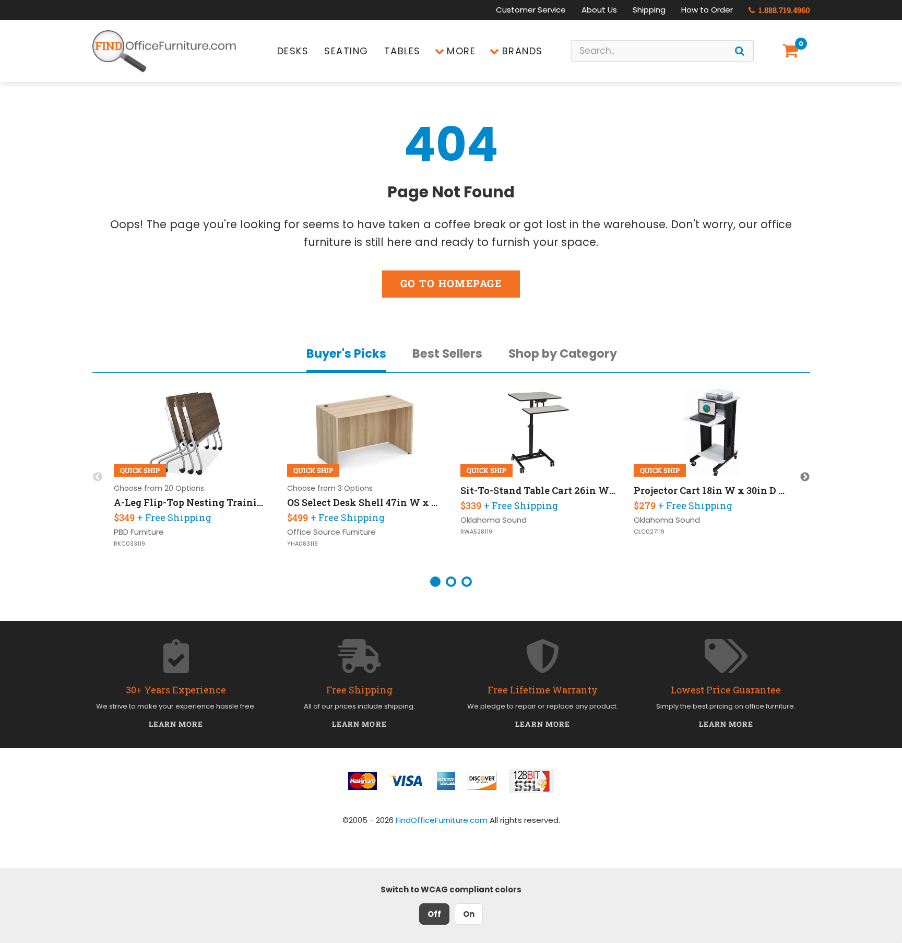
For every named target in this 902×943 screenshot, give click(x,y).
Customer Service (531, 9)
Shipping (649, 9)
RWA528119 (476, 532)
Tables (402, 50)
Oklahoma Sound (493, 519)
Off (434, 914)
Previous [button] (97, 477)
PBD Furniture (139, 531)
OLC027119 (649, 532)
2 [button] (451, 581)
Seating (346, 50)
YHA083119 (302, 544)
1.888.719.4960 (783, 10)
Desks (293, 50)
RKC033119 (129, 544)
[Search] (740, 51)
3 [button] (466, 581)
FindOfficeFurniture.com (442, 820)
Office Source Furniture (331, 531)
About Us (599, 9)
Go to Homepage (451, 283)
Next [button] (805, 477)
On (468, 914)
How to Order (707, 9)
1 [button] (435, 581)
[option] (192, 477)
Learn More (176, 724)
